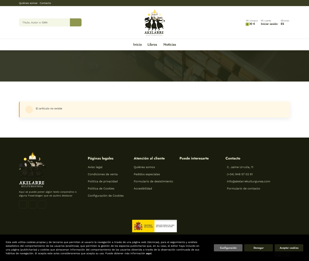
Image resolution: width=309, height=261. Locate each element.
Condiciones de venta (103, 174)
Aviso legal (95, 167)
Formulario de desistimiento (153, 181)
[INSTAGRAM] (32, 204)
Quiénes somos (28, 3)
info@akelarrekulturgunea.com (248, 181)
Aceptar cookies (289, 248)
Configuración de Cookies (106, 195)
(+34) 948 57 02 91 (240, 174)
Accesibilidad (143, 188)
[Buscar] (76, 22)
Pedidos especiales (147, 174)
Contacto (45, 3)
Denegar (259, 248)
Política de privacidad (103, 181)
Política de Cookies (101, 188)
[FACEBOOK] (23, 204)
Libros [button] (152, 44)
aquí (148, 253)
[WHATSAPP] (42, 204)
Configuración (228, 248)
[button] (252, 22)
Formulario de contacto (243, 188)
